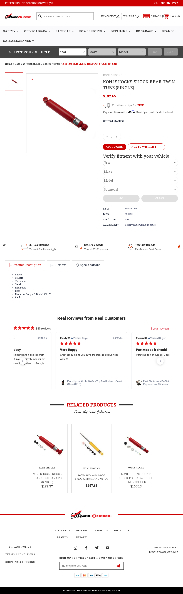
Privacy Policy (20, 546)
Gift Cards (62, 530)
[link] (91, 383)
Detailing (119, 31)
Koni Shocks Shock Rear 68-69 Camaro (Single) (47, 478)
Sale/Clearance (17, 41)
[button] (152, 16)
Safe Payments (93, 245)
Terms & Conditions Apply (42, 249)
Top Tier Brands (145, 245)
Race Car (63, 31)
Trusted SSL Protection (96, 249)
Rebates (81, 537)
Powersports (90, 31)
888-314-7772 (169, 3)
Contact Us (121, 530)
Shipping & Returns (20, 562)
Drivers (81, 530)
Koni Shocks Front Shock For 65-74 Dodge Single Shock (135, 478)
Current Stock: (113, 121)
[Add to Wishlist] (60, 431)
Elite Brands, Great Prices (148, 249)
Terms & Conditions (20, 554)
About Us (101, 530)
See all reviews (160, 328)
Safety (9, 31)
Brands (168, 31)
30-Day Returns (39, 245)
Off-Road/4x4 (35, 31)
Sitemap (116, 590)
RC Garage (144, 31)
